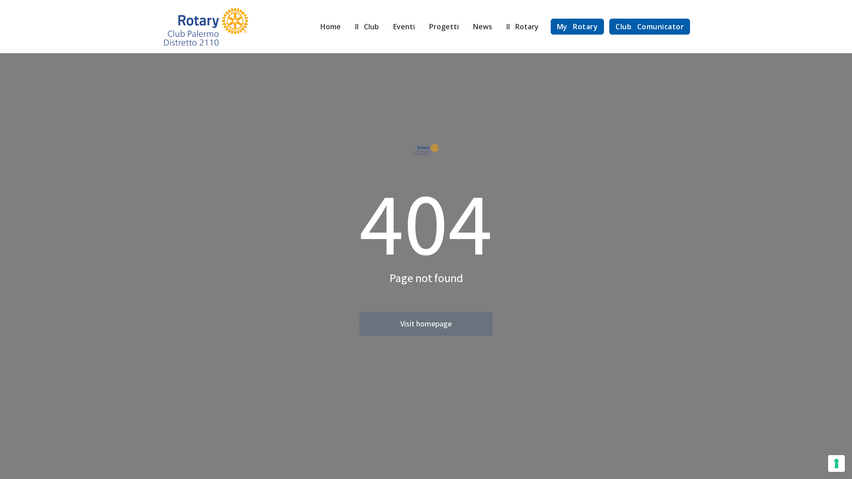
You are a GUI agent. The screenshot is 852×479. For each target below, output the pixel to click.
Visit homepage (426, 323)
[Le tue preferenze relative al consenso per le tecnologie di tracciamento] (836, 463)
